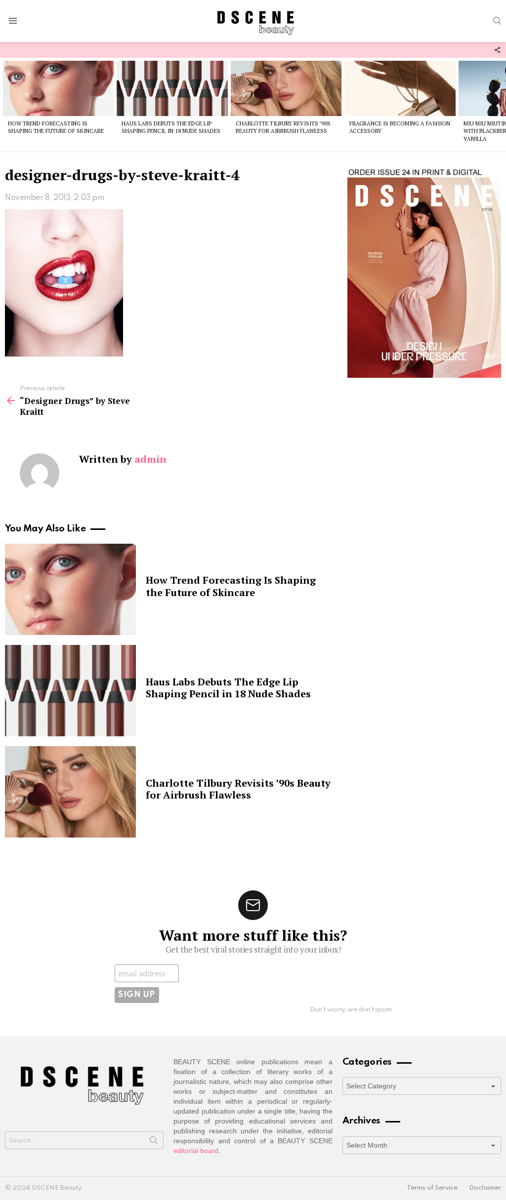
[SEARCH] (497, 21)
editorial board (195, 1151)
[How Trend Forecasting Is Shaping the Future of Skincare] (58, 88)
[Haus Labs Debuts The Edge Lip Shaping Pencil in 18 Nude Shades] (172, 88)
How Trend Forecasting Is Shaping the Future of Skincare (56, 127)
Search (154, 1142)
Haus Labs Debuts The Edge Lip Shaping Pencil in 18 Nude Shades (171, 127)
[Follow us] (497, 50)
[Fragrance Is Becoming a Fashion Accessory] (399, 88)
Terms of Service (432, 1188)
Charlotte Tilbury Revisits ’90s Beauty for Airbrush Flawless (283, 127)
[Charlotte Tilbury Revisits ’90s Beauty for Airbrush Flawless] (286, 88)
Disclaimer (485, 1188)
